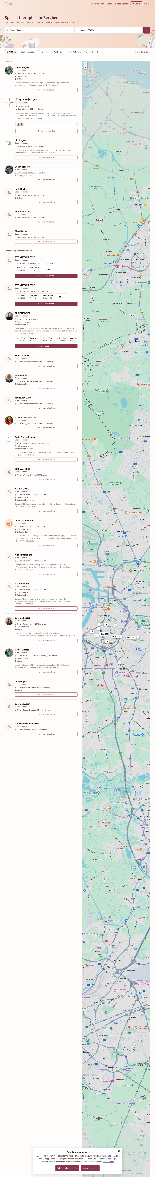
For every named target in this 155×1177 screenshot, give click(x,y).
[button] (119, 662)
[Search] (146, 30)
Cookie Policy (108, 1162)
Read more (38, 118)
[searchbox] (39, 30)
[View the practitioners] (47, 124)
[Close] (118, 1151)
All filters (12, 52)
